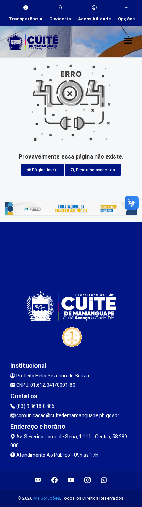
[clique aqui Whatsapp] (104, 480)
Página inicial (45, 169)
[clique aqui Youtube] (71, 480)
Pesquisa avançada (95, 169)
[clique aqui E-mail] (38, 480)
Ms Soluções (46, 498)
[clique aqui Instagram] (88, 480)
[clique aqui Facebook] (55, 480)
